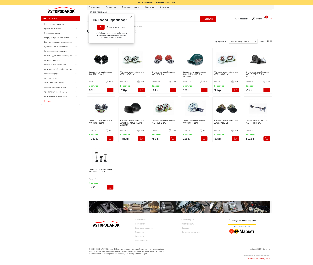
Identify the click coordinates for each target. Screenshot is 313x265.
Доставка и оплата (131, 7)
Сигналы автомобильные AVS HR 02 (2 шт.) (100, 170)
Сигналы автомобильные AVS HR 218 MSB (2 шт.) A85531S (132, 123)
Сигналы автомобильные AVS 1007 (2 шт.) (132, 73)
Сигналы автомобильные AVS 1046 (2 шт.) (226, 73)
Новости (185, 228)
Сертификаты (187, 224)
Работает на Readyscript (259, 258)
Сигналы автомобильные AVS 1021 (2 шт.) (163, 122)
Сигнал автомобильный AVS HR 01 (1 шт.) (257, 122)
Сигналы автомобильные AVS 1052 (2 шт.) (100, 122)
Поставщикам (141, 240)
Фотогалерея (187, 220)
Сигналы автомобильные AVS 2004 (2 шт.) (163, 73)
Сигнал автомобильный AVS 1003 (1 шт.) (194, 122)
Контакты (164, 7)
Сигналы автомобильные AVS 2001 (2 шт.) (100, 73)
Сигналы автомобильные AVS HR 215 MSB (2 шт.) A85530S (194, 74)
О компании (94, 7)
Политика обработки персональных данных (256, 255)
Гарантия (149, 7)
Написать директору (191, 232)
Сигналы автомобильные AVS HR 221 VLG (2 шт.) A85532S (257, 74)
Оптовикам (111, 7)
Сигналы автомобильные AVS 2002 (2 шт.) (226, 122)
